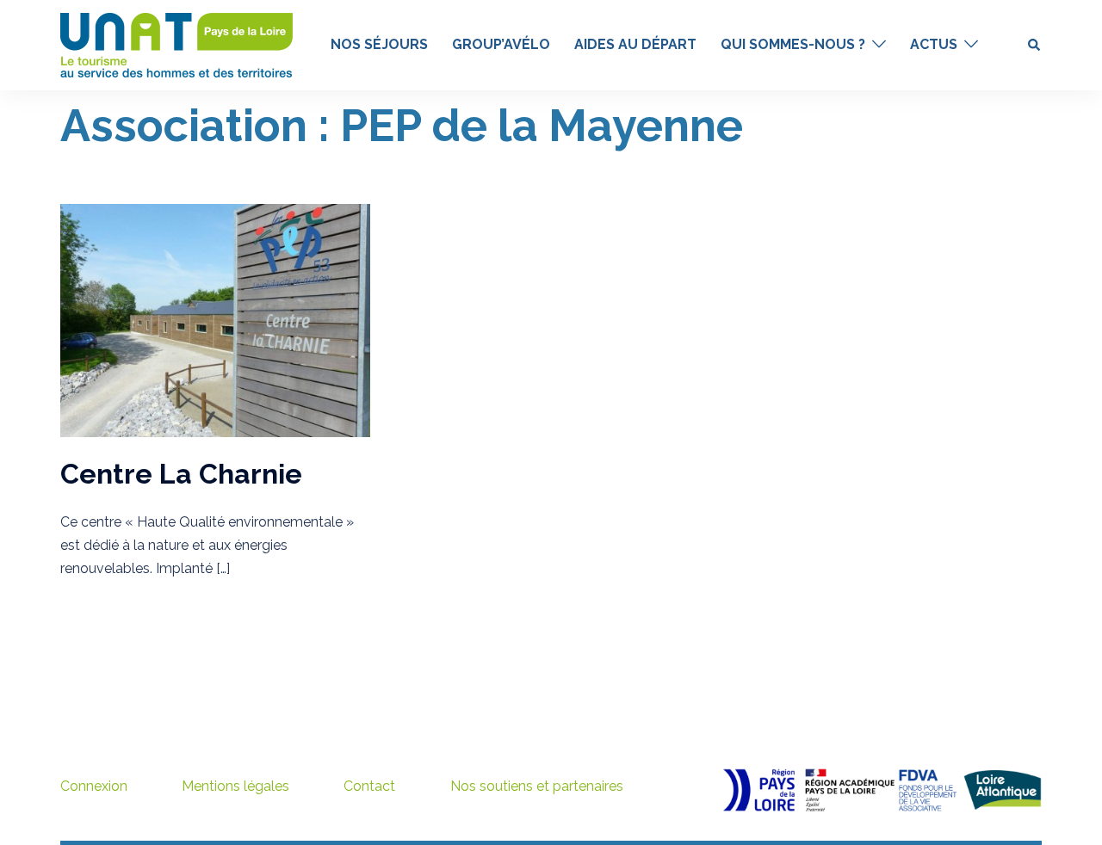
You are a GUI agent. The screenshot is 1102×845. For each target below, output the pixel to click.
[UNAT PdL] (176, 44)
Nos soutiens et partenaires (536, 786)
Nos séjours (379, 44)
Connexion (93, 786)
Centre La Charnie (181, 474)
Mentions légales (235, 786)
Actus (933, 44)
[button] (1035, 45)
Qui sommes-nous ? (793, 44)
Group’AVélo (501, 44)
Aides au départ (635, 44)
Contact (369, 786)
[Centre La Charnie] (215, 319)
